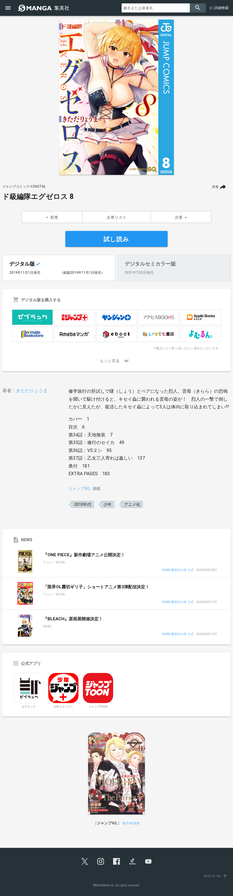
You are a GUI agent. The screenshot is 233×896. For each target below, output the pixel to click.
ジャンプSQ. (79, 488)
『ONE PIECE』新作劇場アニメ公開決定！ (84, 554)
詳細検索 (221, 8)
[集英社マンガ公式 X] (84, 861)
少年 (108, 504)
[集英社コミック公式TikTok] (132, 861)
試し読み (116, 239)
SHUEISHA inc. (105, 885)
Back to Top (216, 876)
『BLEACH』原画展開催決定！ (73, 618)
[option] (116, 97)
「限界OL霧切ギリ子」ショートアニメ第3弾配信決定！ (96, 586)
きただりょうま (32, 390)
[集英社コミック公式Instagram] (100, 861)
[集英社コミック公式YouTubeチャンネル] (148, 861)
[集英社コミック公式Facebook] (116, 861)
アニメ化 (132, 504)
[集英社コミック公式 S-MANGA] (44, 8)
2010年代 (82, 504)
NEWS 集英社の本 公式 (178, 570)
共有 (215, 187)
